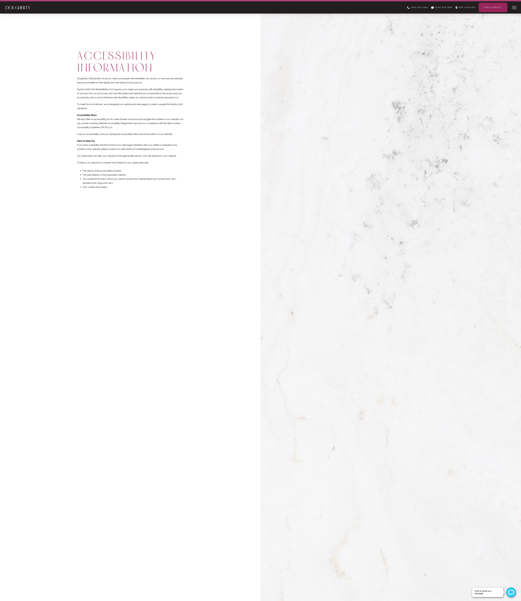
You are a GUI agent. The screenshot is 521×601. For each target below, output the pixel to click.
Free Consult (493, 7)
